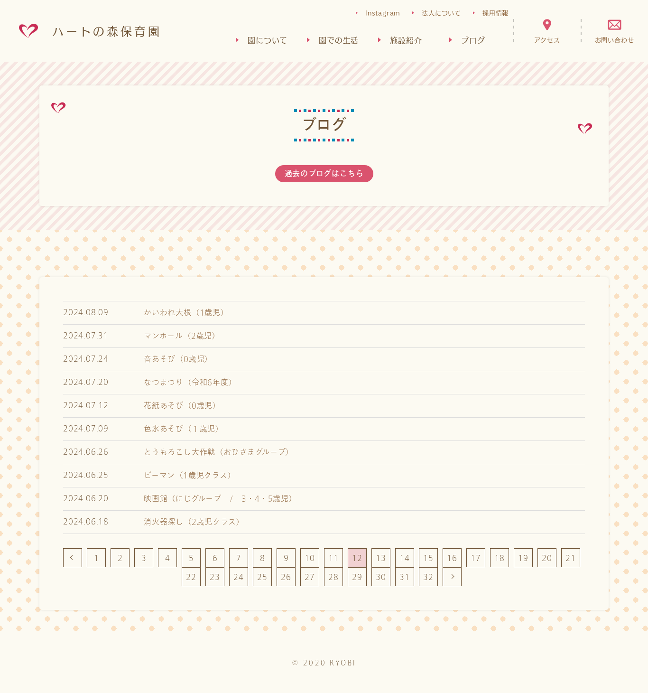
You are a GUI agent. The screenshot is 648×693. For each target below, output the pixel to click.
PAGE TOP (610, 678)
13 (381, 558)
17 (476, 558)
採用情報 (495, 12)
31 (404, 576)
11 (333, 558)
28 (333, 576)
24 (238, 576)
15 (428, 558)
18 (499, 558)
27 (310, 576)
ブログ (473, 40)
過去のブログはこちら (324, 173)
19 (523, 558)
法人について (441, 12)
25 (262, 576)
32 (428, 576)
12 (357, 558)
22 (191, 576)
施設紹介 (406, 40)
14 (404, 558)
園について (267, 40)
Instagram (382, 12)
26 (286, 576)
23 (215, 576)
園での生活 (339, 40)
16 (452, 558)
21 (570, 558)
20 (547, 558)
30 (381, 576)
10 (310, 558)
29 (357, 576)
